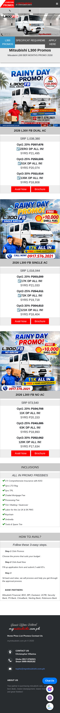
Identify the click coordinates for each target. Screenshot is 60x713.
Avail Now (21, 189)
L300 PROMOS (7, 42)
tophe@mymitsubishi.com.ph (30, 669)
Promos (27, 636)
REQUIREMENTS (38, 40)
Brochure (40, 189)
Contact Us (37, 636)
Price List (18, 636)
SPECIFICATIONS (23, 40)
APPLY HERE (52, 42)
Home (10, 636)
